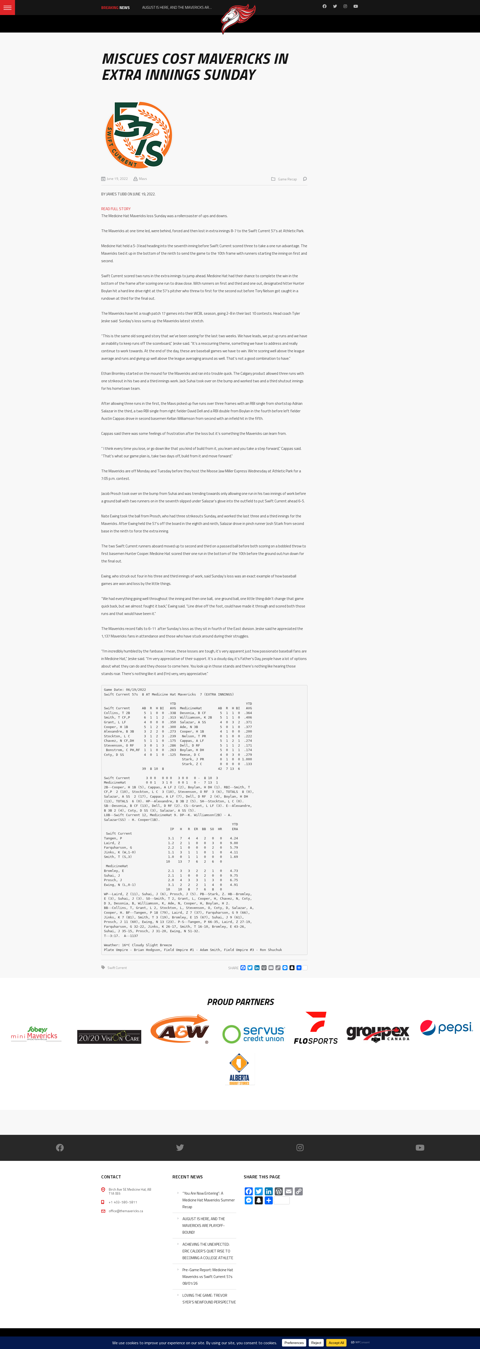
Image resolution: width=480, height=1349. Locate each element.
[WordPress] (263, 967)
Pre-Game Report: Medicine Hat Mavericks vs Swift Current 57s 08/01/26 (207, 1276)
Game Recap (287, 179)
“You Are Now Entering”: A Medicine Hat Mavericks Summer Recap (208, 1200)
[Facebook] (242, 967)
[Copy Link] (277, 967)
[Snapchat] (291, 967)
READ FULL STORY (115, 209)
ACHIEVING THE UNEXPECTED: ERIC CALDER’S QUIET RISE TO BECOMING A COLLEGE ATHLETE (207, 1251)
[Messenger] (284, 967)
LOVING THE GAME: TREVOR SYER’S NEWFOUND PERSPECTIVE (209, 1298)
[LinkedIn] (256, 967)
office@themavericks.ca (126, 1211)
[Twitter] (249, 967)
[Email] (270, 967)
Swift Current (117, 967)
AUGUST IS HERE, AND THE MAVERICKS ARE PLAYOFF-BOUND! (203, 1225)
